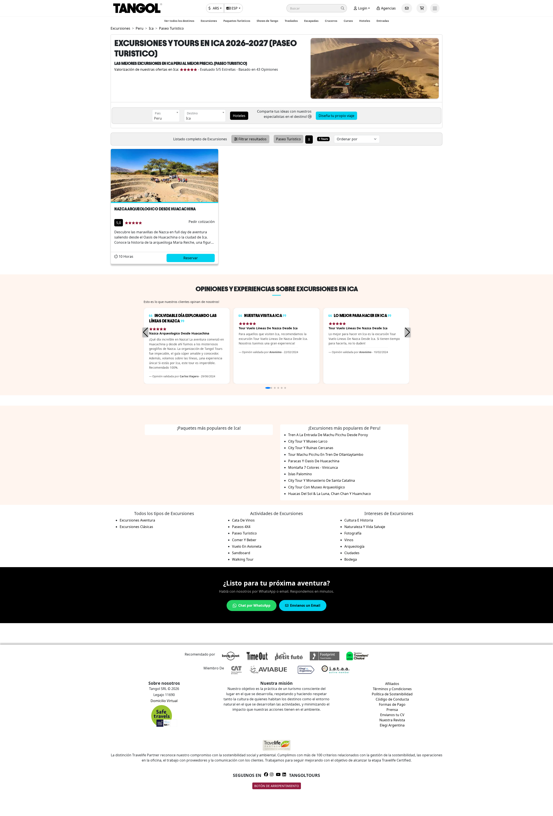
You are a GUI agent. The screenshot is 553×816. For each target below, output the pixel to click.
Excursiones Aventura (137, 520)
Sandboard (241, 552)
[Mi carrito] (421, 8)
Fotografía (352, 533)
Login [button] (362, 8)
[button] (316, 8)
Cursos (348, 21)
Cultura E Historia (358, 520)
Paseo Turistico (244, 533)
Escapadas (311, 21)
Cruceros (331, 21)
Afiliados (392, 683)
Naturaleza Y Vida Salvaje (364, 526)
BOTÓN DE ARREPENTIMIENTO (276, 786)
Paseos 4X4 (241, 526)
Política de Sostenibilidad (392, 694)
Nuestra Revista (392, 720)
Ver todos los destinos (179, 21)
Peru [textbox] (158, 118)
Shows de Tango (267, 21)
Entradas (383, 21)
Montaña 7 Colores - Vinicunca (313, 467)
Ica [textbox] (188, 118)
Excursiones (209, 21)
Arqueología (354, 546)
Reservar (190, 258)
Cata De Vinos (243, 520)
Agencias (388, 8)
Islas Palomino (300, 474)
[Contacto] (406, 8)
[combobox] (166, 115)
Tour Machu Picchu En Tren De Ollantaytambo (325, 454)
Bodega (350, 559)
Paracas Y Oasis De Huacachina (313, 461)
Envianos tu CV (392, 714)
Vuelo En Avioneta (246, 546)
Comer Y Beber (244, 540)
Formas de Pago (392, 704)
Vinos (348, 540)
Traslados (291, 21)
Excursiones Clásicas (136, 526)
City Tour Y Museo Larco (307, 441)
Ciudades (351, 552)
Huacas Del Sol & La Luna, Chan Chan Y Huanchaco (329, 493)
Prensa (392, 709)
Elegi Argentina (392, 725)
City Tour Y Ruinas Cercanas (310, 447)
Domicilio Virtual (164, 700)
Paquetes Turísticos (236, 21)
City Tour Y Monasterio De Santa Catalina (321, 480)
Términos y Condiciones (392, 688)
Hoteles (364, 21)
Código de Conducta (392, 699)
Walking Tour (243, 559)
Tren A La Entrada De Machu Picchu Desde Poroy (328, 434)
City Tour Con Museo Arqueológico (316, 487)
